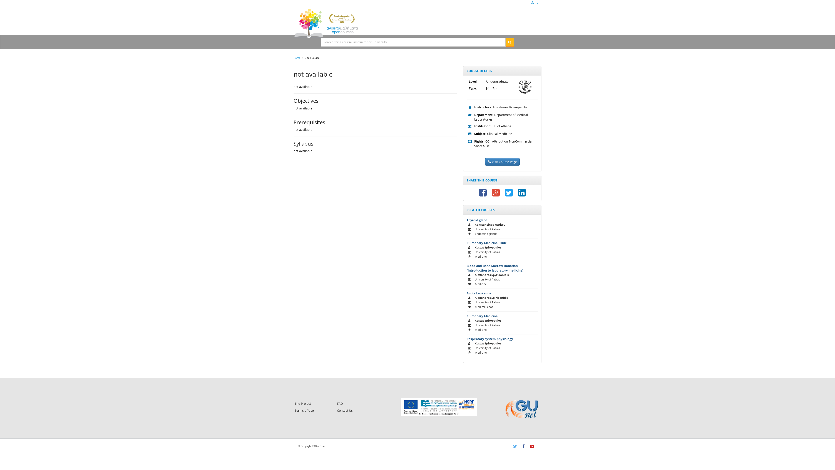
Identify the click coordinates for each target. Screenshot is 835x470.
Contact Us (345, 410)
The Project (303, 403)
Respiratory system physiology (490, 339)
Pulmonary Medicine (482, 316)
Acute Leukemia (479, 293)
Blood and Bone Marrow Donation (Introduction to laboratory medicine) (495, 268)
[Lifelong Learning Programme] (438, 407)
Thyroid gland (477, 220)
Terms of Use (304, 410)
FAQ (340, 403)
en (538, 2)
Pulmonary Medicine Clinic (486, 243)
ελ (532, 2)
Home (297, 57)
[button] (509, 42)
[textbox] (413, 42)
